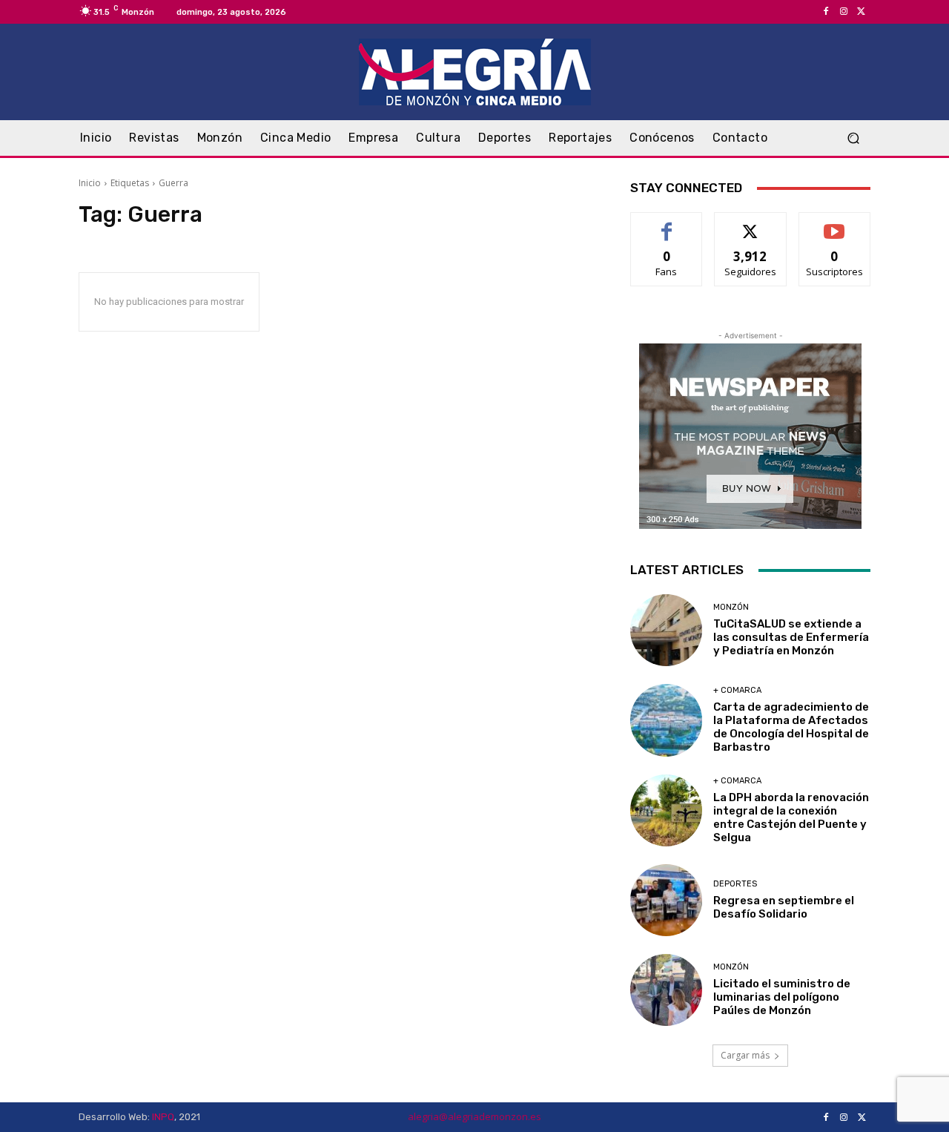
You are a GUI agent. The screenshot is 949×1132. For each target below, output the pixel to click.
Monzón (731, 607)
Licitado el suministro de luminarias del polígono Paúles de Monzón (781, 997)
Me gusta (667, 223)
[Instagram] (844, 12)
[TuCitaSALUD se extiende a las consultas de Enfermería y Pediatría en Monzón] (666, 630)
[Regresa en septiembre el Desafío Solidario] (666, 900)
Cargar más (745, 1055)
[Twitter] (861, 12)
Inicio (90, 183)
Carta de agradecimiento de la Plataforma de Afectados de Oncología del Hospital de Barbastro (791, 727)
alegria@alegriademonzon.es (474, 1116)
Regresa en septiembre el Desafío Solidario (783, 907)
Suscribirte (834, 223)
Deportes (735, 884)
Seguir (751, 223)
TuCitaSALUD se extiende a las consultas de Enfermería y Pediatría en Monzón (791, 637)
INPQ (163, 1116)
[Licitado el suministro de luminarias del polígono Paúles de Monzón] (666, 990)
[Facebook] (826, 12)
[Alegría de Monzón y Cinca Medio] (474, 72)
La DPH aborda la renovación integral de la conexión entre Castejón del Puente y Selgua (791, 817)
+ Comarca (737, 690)
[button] (853, 138)
